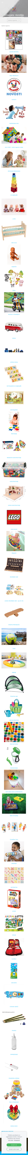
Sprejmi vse (14, 1145)
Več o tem (10, 1140)
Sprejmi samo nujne (14, 1149)
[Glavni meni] (2, 2)
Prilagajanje (17, 1140)
